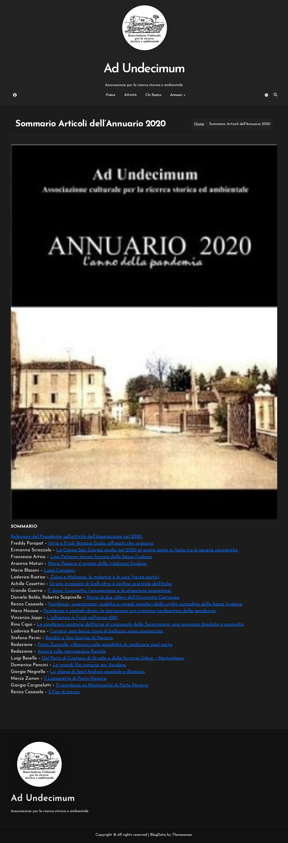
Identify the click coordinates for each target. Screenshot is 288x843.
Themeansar (182, 835)
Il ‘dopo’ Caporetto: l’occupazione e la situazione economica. (109, 591)
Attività (130, 95)
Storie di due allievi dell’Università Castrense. (133, 597)
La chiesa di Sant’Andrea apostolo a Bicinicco (97, 672)
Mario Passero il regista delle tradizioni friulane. (97, 563)
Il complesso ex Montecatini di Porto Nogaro (102, 685)
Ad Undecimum (144, 69)
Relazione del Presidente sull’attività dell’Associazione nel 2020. (76, 536)
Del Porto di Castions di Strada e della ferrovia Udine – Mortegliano (113, 658)
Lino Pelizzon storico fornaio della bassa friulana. (101, 557)
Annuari (176, 95)
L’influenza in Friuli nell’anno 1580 (82, 618)
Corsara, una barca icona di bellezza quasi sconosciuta (106, 631)
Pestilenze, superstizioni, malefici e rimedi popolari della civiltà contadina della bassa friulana (145, 604)
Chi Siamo (153, 95)
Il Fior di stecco (63, 692)
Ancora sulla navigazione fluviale (72, 651)
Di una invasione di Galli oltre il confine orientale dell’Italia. (111, 584)
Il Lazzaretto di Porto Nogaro (75, 678)
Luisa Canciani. (59, 570)
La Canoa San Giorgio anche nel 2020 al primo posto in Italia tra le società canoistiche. (147, 550)
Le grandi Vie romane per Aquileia (89, 665)
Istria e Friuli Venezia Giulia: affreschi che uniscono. (101, 543)
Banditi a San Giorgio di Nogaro (79, 638)
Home (110, 95)
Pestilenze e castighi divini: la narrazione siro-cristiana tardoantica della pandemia (129, 611)
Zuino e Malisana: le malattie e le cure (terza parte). (104, 577)
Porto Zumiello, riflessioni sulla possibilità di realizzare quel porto (105, 645)
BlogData (158, 835)
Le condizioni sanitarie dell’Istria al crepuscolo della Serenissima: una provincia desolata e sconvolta (140, 624)
